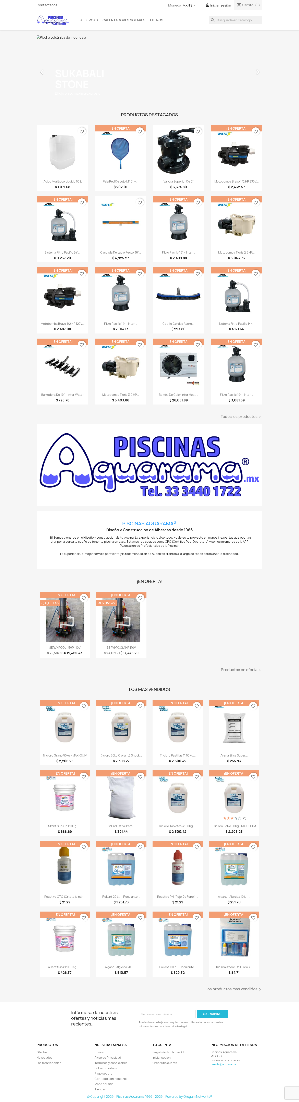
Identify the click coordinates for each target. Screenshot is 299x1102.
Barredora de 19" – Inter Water (62, 395)
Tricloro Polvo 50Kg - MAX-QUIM (234, 826)
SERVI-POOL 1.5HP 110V (65, 647)
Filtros (156, 20)
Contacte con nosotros (111, 1079)
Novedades (44, 1057)
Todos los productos (241, 416)
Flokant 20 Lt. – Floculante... (121, 897)
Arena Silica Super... (234, 755)
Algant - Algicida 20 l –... (121, 967)
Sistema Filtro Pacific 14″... (236, 324)
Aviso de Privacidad (108, 1057)
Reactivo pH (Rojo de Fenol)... (177, 897)
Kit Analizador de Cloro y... (234, 967)
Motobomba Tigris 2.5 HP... (236, 252)
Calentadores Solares (124, 20)
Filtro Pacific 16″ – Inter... (178, 252)
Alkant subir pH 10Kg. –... (65, 967)
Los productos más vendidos (233, 989)
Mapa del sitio (104, 1084)
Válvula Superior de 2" (179, 181)
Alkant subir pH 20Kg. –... (65, 826)
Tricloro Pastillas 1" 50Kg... (178, 755)
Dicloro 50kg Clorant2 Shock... (121, 755)
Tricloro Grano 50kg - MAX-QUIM (65, 755)
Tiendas (100, 1089)
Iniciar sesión (162, 1057)
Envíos (99, 1052)
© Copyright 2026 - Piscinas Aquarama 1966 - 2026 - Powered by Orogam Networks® (149, 1096)
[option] (149, 69)
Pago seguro (103, 1073)
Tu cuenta (162, 1045)
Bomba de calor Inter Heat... (178, 395)
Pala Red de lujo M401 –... (120, 181)
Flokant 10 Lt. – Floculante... (177, 967)
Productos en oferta (241, 670)
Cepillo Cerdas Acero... (178, 324)
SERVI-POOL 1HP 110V (121, 647)
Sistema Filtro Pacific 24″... (63, 252)
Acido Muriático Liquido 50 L (63, 181)
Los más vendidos (49, 1063)
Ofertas (42, 1052)
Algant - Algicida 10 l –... (234, 897)
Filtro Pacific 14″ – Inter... (120, 324)
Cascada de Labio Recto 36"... (120, 252)
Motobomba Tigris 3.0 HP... (120, 395)
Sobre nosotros (106, 1068)
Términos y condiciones (111, 1063)
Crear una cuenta (165, 1063)
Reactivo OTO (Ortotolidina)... (64, 897)
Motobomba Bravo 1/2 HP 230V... (236, 181)
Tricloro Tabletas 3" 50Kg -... (177, 826)
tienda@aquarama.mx (226, 1064)
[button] (54, 69)
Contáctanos (47, 5)
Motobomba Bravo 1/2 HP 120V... (63, 324)
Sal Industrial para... (121, 826)
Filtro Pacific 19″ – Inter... (236, 395)
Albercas (89, 20)
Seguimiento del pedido (169, 1052)
